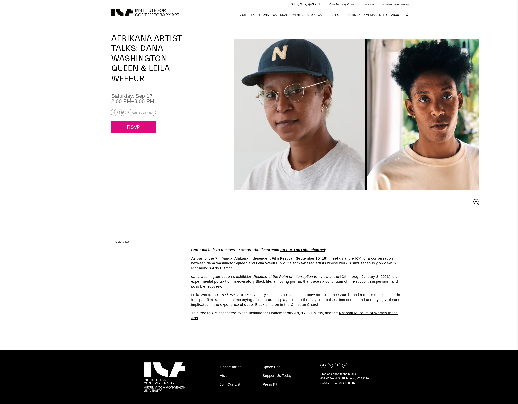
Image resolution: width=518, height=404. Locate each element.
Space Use (271, 367)
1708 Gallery (255, 295)
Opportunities (230, 367)
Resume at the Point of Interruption (283, 277)
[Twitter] (323, 365)
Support (336, 14)
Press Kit (270, 384)
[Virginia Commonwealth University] (388, 4)
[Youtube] (344, 365)
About (396, 14)
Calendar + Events (288, 14)
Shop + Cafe (316, 14)
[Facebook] (337, 365)
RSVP (133, 127)
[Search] (407, 15)
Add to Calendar (142, 112)
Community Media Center (367, 14)
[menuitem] (243, 15)
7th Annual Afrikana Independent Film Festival (254, 258)
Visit (243, 14)
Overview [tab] (122, 241)
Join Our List (230, 384)
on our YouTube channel (302, 250)
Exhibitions (260, 14)
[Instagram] (330, 365)
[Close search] (505, 14)
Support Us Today (277, 376)
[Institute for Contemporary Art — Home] (145, 12)
